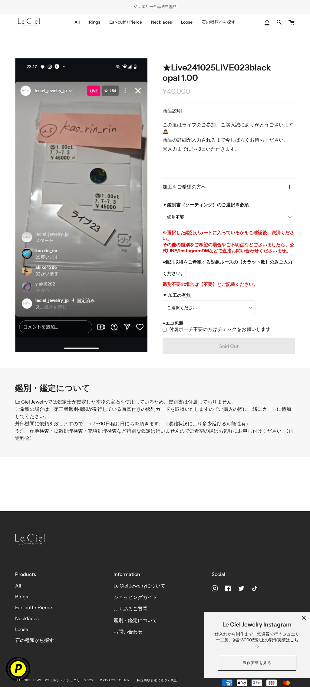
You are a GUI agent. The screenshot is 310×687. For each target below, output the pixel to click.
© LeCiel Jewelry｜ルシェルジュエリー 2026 (54, 680)
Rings (21, 597)
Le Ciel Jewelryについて (139, 586)
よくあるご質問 (130, 609)
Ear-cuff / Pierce (33, 607)
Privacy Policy (115, 680)
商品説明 (172, 111)
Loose (21, 629)
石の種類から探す (34, 640)
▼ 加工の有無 (177, 295)
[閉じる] (304, 618)
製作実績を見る (257, 662)
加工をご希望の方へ (184, 187)
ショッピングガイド (135, 597)
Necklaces (27, 618)
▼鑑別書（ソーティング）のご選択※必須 (206, 205)
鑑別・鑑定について (135, 620)
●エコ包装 (173, 323)
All (18, 586)
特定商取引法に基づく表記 (157, 680)
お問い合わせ (128, 632)
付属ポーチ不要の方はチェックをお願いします (220, 329)
